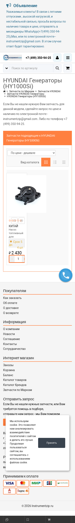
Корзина (9, 370)
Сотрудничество (14, 348)
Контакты (10, 344)
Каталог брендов (14, 385)
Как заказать (12, 298)
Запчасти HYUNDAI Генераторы (25, 93)
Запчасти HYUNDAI (49, 91)
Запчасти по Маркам (21, 91)
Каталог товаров (14, 380)
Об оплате (10, 303)
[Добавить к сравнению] (21, 220)
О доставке (11, 308)
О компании (11, 329)
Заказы (8, 365)
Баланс (8, 375)
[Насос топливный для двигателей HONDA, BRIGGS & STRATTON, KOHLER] (17, 194)
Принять (51, 442)
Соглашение (11, 339)
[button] (65, 275)
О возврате (11, 313)
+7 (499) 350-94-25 (38, 57)
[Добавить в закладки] (14, 220)
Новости (9, 334)
